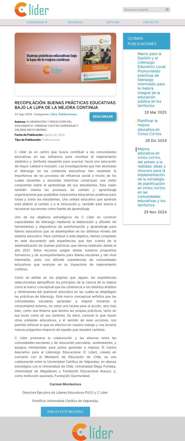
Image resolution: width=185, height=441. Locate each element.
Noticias (112, 22)
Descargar (103, 116)
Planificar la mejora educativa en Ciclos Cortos (149, 127)
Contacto (150, 22)
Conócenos (35, 22)
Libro (53, 114)
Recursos (75, 22)
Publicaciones (68, 114)
